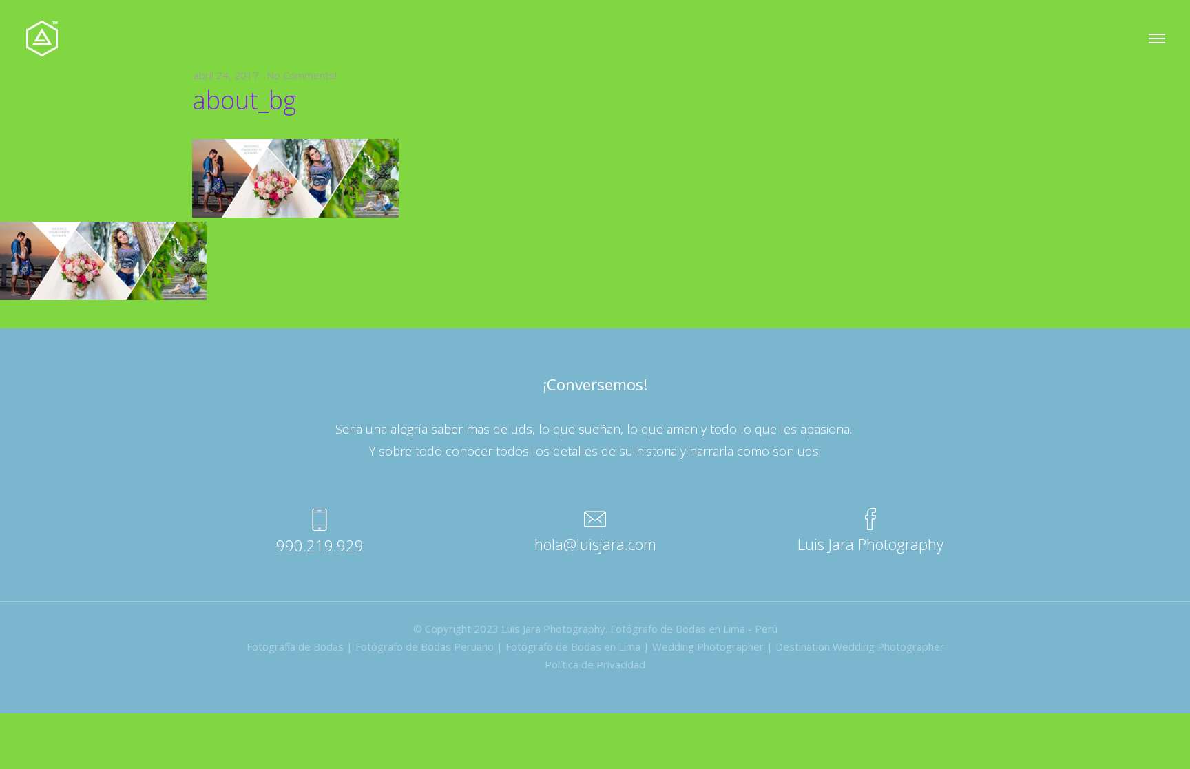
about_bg (244, 100)
